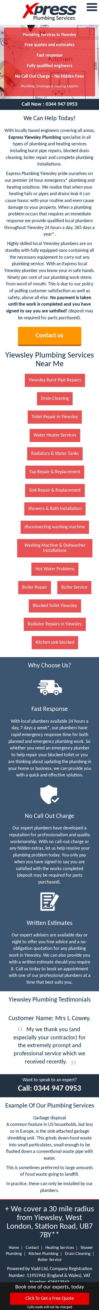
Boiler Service (50, 1260)
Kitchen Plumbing (43, 1254)
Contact (32, 1248)
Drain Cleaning (78, 1254)
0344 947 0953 (61, 104)
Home (14, 1248)
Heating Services (59, 1248)
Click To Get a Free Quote (49, 1298)
